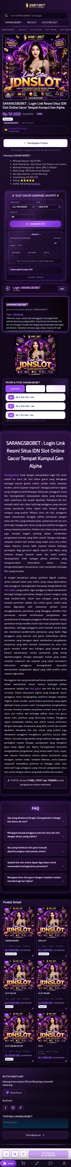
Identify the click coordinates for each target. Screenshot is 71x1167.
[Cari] (6, 15)
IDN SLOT (32, 22)
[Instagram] (13, 1108)
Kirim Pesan (16, 1092)
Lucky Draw (15, 389)
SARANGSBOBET (13, 22)
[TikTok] (20, 1108)
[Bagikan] (6, 1154)
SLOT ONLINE (51, 29)
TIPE (38, 202)
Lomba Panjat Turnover (35, 389)
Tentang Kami (10, 1122)
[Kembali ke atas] (64, 1144)
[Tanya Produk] (14, 1154)
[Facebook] (5, 1108)
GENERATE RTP (35, 224)
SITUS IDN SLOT (50, 22)
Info (62, 288)
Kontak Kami (9, 1127)
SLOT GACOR (36, 29)
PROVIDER (14, 202)
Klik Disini (35, 183)
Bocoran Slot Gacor (56, 389)
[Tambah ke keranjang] (23, 1154)
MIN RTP (14, 212)
